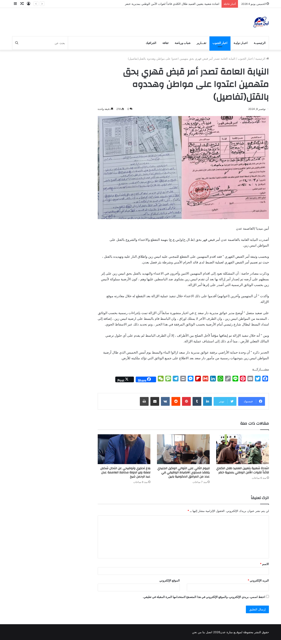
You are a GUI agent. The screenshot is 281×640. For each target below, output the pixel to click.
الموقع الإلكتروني (169, 580)
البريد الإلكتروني (258, 580)
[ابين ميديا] (261, 22)
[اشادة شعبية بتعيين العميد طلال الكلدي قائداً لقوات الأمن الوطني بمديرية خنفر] (242, 449)
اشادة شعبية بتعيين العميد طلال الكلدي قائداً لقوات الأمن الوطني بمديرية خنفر (172, 3)
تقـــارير (201, 43)
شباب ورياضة (183, 43)
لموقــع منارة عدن (231, 632)
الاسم (264, 564)
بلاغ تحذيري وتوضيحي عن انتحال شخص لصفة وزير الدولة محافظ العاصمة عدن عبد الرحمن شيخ (125, 472)
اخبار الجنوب (220, 43)
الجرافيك (151, 43)
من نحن (197, 632)
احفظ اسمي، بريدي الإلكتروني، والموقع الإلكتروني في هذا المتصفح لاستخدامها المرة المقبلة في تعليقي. (204, 597)
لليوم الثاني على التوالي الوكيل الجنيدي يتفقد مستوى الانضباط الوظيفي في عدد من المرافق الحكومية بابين (183, 472)
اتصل (209, 632)
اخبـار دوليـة (241, 43)
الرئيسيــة (260, 43)
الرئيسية (260, 58)
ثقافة (165, 43)
